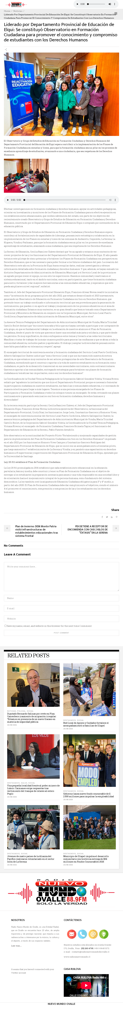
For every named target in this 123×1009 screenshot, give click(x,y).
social (30, 711)
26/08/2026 (12, 725)
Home (7, 11)
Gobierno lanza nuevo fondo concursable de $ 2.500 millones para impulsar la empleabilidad (88, 795)
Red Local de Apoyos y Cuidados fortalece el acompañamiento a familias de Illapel (86, 724)
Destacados (69, 720)
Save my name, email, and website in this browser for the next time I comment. (49, 625)
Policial (21, 711)
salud (24, 783)
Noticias (17, 11)
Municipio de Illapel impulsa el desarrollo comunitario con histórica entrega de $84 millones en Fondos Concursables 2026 (86, 859)
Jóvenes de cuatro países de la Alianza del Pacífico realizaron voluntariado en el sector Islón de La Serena (30, 859)
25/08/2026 (68, 865)
